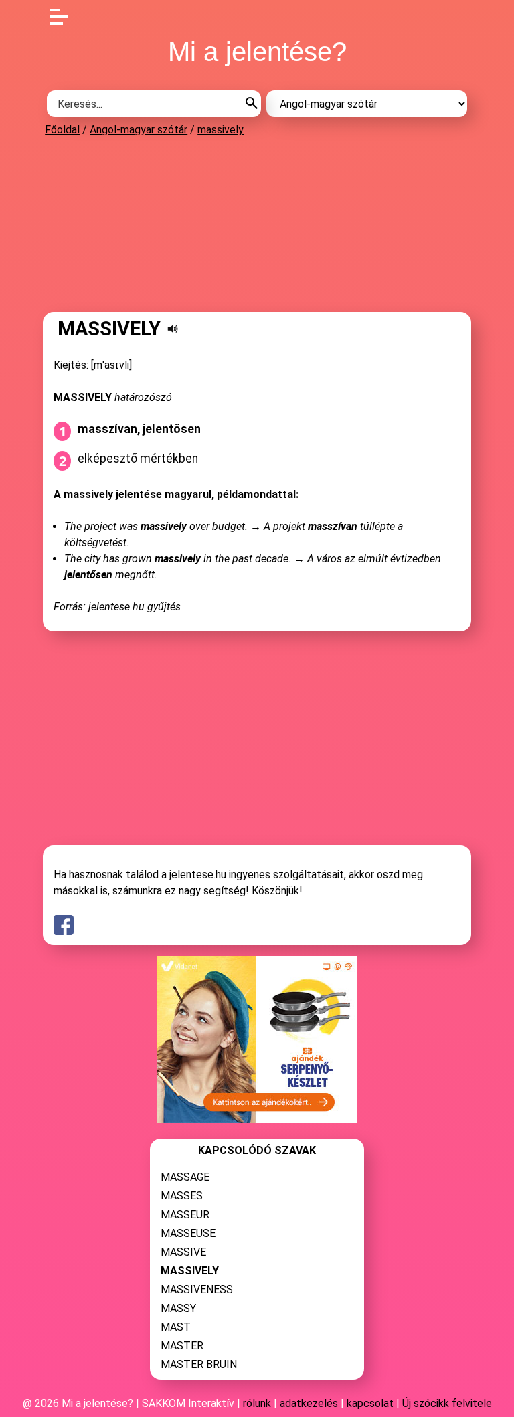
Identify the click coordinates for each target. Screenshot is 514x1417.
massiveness (197, 1289)
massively (220, 129)
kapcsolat (370, 1403)
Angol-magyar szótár (138, 129)
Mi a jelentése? (257, 51)
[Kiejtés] (172, 328)
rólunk (257, 1403)
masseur (185, 1214)
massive (183, 1252)
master (182, 1345)
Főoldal (62, 129)
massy (178, 1308)
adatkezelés (309, 1403)
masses (182, 1195)
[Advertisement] (257, 223)
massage (185, 1177)
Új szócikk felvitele (447, 1403)
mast (176, 1327)
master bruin (199, 1364)
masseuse (188, 1233)
